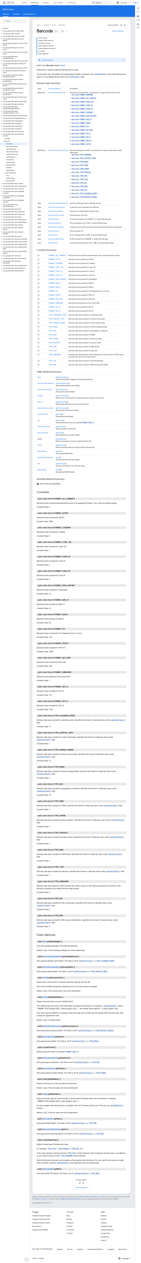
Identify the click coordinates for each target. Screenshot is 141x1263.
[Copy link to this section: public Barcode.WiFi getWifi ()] (64, 1169)
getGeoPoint (60, 426)
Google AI (111, 1249)
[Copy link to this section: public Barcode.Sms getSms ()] (64, 1118)
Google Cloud (105, 1233)
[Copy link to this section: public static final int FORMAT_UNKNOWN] (73, 672)
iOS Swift (16, 14)
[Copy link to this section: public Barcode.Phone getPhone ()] (68, 1068)
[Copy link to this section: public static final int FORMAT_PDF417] (71, 643)
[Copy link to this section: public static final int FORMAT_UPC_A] (70, 686)
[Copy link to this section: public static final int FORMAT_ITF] (67, 629)
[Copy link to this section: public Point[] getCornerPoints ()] (67, 977)
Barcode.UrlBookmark (56, 239)
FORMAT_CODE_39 (55, 271)
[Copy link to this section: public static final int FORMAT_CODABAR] (73, 527)
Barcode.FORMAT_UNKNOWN (82, 95)
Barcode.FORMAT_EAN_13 (82, 119)
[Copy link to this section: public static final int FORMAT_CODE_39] (72, 556)
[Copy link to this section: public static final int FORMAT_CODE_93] (72, 571)
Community (71, 3)
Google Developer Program (41, 1216)
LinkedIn (69, 1226)
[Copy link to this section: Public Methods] (57, 935)
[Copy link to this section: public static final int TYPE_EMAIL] (67, 767)
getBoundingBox (61, 377)
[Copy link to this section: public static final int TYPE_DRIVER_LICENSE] (75, 750)
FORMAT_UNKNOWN (56, 303)
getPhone (59, 433)
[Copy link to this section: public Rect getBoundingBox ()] (64, 941)
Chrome (103, 1219)
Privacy (41, 1258)
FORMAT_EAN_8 (54, 287)
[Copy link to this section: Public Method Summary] (63, 372)
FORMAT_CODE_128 (56, 267)
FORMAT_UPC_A (55, 307)
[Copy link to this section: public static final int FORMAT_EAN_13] (71, 600)
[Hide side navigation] (26, 1259)
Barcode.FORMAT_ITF (80, 126)
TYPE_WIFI (52, 365)
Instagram (70, 1223)
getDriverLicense (61, 408)
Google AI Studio (106, 1226)
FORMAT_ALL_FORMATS (57, 255)
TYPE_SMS (53, 347)
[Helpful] (121, 25)
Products (46, 25)
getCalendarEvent (62, 383)
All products (123, 1249)
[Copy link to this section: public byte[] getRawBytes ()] (63, 1079)
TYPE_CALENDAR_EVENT (58, 315)
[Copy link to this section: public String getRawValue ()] (63, 1094)
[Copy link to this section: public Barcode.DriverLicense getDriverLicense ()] (80, 1026)
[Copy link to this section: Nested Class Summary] (62, 83)
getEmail (59, 414)
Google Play (105, 1237)
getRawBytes (60, 439)
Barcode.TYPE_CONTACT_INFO (84, 158)
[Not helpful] (124, 25)
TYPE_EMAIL (53, 327)
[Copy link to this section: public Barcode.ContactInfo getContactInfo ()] (77, 967)
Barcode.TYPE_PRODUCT (81, 172)
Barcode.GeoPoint (55, 223)
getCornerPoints (61, 396)
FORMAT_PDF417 (55, 295)
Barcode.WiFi (53, 243)
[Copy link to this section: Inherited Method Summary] (67, 479)
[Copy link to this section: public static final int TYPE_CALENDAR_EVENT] (77, 715)
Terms (34, 1258)
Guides (24, 3)
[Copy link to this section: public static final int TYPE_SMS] (65, 850)
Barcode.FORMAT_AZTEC (81, 144)
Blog (68, 1216)
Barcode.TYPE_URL (79, 183)
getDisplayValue (61, 402)
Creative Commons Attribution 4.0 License (92, 1197)
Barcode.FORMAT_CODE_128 (83, 102)
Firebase (104, 1223)
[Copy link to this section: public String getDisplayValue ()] (65, 997)
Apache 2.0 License (41, 1199)
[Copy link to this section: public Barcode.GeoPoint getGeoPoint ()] (72, 1058)
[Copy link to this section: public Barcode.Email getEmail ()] (66, 1036)
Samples (46, 3)
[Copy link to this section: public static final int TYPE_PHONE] (68, 815)
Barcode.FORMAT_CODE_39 (82, 105)
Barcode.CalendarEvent (57, 207)
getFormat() (75, 77)
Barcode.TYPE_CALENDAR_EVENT (84, 193)
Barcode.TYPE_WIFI (80, 186)
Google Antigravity (107, 1230)
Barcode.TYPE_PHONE (80, 169)
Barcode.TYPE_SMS (79, 176)
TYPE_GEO (52, 331)
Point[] (40, 396)
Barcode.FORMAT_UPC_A (81, 133)
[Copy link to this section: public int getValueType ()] (61, 1140)
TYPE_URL (52, 361)
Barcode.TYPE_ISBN (80, 165)
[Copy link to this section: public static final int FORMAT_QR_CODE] (72, 658)
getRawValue (60, 445)
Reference (35, 3)
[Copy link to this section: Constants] (51, 492)
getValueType (61, 464)
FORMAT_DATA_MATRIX (57, 279)
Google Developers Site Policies (70, 1199)
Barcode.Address (55, 89)
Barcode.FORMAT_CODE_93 (82, 109)
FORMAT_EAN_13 (55, 283)
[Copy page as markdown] (63, 31)
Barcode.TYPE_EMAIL (80, 162)
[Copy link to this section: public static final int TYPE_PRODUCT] (70, 832)
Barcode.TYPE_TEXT (80, 179)
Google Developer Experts (41, 1223)
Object (63, 65)
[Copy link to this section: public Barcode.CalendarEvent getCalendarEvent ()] (81, 956)
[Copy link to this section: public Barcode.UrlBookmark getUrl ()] (70, 1129)
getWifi (58, 470)
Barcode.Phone (54, 231)
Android (6, 14)
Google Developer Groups (41, 1219)
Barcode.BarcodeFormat (57, 92)
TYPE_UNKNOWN (55, 354)
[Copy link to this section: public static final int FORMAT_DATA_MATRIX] (76, 585)
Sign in (135, 3)
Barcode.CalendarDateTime (58, 203)
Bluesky (69, 1219)
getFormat (59, 420)
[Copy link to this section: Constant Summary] (58, 250)
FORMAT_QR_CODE (56, 299)
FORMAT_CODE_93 (55, 275)
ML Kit (10, 2)
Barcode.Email (54, 219)
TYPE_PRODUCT (54, 343)
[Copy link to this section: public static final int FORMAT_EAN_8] (70, 614)
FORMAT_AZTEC (55, 259)
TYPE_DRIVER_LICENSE (57, 323)
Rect (39, 377)
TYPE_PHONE (53, 339)
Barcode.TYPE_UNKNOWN (81, 155)
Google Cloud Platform (95, 1249)
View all (103, 1240)
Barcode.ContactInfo (56, 211)
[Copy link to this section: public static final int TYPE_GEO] (65, 784)
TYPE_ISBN (53, 335)
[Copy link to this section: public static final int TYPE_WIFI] (65, 915)
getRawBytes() (117, 1105)
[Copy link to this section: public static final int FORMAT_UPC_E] (70, 701)
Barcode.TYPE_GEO (79, 190)
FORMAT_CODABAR (56, 263)
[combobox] (102, 3)
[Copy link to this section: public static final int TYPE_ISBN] (65, 801)
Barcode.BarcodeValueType (58, 150)
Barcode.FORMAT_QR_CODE (82, 130)
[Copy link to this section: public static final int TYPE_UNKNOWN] (70, 881)
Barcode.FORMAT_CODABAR (82, 112)
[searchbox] (15, 21)
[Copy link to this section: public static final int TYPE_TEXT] (66, 867)
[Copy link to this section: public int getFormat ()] (58, 1047)
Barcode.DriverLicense (56, 215)
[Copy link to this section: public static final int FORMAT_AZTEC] (70, 513)
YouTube (70, 1233)
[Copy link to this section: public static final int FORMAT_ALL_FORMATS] (77, 498)
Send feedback (117, 31)
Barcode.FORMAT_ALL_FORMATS (84, 98)
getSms (58, 451)
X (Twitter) (70, 1230)
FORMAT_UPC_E (54, 311)
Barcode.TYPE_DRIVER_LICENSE (84, 197)
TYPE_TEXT (53, 351)
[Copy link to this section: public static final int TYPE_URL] (65, 898)
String (40, 402)
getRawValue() (101, 74)
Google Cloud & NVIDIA (40, 1230)
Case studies (58, 3)
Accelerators (36, 1226)
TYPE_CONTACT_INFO (56, 319)
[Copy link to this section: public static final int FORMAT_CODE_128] (73, 542)
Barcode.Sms (53, 235)
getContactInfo (61, 389)
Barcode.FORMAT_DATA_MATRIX (84, 116)
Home (39, 25)
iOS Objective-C (29, 14)
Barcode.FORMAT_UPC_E (81, 137)
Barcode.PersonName (56, 227)
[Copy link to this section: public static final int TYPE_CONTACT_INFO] (75, 732)
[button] (14, 31)
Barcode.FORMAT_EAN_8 (81, 123)
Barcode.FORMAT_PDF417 (82, 141)
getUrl (58, 457)
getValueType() (118, 720)
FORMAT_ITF (53, 291)
